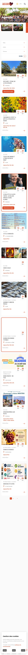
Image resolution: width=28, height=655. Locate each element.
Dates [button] (4, 47)
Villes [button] (4, 42)
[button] (14, 56)
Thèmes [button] (5, 51)
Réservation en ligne (8, 91)
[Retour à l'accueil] (7, 4)
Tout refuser (4, 650)
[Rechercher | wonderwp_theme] (25, 4)
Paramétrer (14, 650)
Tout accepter (23, 650)
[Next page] (17, 498)
